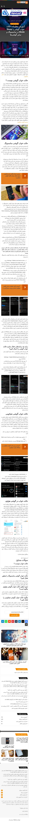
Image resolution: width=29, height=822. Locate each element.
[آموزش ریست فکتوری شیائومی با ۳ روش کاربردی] (7, 741)
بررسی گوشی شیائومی (22, 122)
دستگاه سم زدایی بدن (23, 814)
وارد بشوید (16, 672)
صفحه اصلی (18, 20)
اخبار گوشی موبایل (11, 20)
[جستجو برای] (1, 6)
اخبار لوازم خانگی (23, 723)
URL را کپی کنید (14, 615)
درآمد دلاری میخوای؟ (24, 808)
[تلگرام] (2, 621)
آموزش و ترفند (24, 717)
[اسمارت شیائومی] (22, 2)
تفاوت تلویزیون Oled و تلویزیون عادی (19, 708)
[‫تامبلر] (16, 621)
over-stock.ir (25, 811)
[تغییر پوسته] (4, 6)
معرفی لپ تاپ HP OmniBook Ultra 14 (18, 703)
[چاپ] (26, 624)
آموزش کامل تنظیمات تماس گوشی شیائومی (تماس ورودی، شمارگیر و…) (7, 760)
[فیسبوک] (26, 621)
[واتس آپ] (6, 621)
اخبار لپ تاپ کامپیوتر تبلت (21, 721)
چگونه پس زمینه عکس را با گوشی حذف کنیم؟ (17, 690)
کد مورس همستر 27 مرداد (21, 701)
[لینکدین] (19, 621)
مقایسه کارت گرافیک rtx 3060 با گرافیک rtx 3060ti (16, 699)
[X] (23, 621)
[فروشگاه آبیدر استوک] (14, 12)
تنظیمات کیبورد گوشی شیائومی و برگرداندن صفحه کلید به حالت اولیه (21, 760)
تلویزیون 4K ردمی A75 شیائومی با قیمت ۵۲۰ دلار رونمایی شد (14, 706)
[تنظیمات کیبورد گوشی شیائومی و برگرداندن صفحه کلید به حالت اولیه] (21, 753)
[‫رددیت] (9, 621)
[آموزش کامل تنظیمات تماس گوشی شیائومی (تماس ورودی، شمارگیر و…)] (7, 753)
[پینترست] (12, 621)
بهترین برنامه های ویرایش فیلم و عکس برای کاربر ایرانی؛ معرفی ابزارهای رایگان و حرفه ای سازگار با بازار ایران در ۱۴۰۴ (15, 686)
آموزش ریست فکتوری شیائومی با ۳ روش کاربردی (8, 746)
